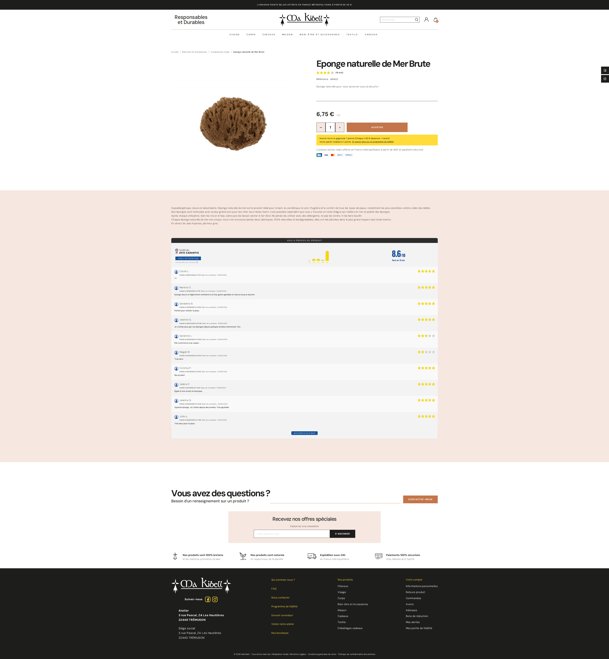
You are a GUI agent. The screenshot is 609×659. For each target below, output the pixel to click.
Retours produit (415, 592)
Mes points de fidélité (419, 628)
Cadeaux (371, 34)
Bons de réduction (417, 616)
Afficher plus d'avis (304, 433)
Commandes (413, 598)
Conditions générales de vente (322, 654)
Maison (287, 34)
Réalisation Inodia (280, 654)
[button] (420, 499)
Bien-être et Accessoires (320, 34)
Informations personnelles (422, 586)
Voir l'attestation (188, 258)
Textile (352, 34)
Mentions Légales (298, 654)
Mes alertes (413, 622)
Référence (323, 79)
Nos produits (345, 579)
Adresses (411, 610)
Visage (234, 34)
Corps (251, 34)
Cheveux (268, 34)
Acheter (377, 127)
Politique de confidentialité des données (356, 654)
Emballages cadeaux (350, 628)
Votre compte (414, 579)
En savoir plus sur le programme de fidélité (373, 141)
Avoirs (410, 604)
